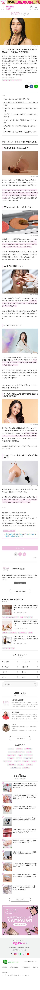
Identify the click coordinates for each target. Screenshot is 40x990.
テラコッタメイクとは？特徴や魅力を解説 (16, 99)
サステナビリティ (24, 975)
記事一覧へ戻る (20, 591)
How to (5, 80)
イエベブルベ (7, 761)
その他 (24, 677)
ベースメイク (26, 662)
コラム (4, 677)
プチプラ (17, 761)
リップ (19, 758)
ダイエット (11, 764)
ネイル (24, 672)
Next (35, 557)
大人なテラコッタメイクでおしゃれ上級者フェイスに (19, 132)
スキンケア (5, 662)
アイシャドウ (28, 617)
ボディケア (25, 667)
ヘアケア (4, 672)
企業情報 (4, 967)
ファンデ (29, 764)
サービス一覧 (5, 975)
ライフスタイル (22, 632)
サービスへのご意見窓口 (23, 947)
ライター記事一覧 (20, 583)
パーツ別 (18, 80)
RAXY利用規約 (12, 947)
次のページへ (20, 548)
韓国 (21, 617)
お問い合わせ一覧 (14, 975)
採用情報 (35, 967)
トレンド (11, 80)
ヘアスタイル (28, 758)
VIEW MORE (20, 738)
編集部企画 (28, 749)
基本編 (29, 752)
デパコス (20, 764)
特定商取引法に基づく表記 (19, 950)
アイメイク (11, 78)
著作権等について (26, 967)
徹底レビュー (11, 755)
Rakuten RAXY (10, 8)
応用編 (30, 632)
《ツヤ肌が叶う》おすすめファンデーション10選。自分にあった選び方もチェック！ (21, 535)
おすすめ (11, 648)
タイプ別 (26, 767)
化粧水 (34, 761)
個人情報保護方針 (14, 967)
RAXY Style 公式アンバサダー (10, 617)
